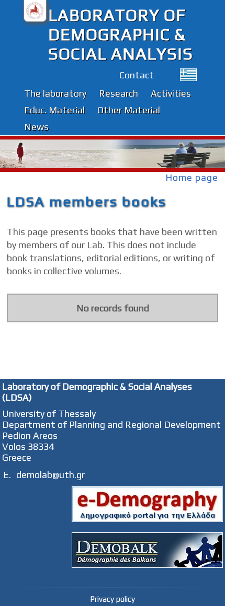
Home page (191, 177)
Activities (171, 93)
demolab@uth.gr (50, 474)
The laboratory (55, 93)
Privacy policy (112, 599)
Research (118, 93)
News (36, 126)
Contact (136, 74)
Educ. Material (54, 109)
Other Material (128, 109)
